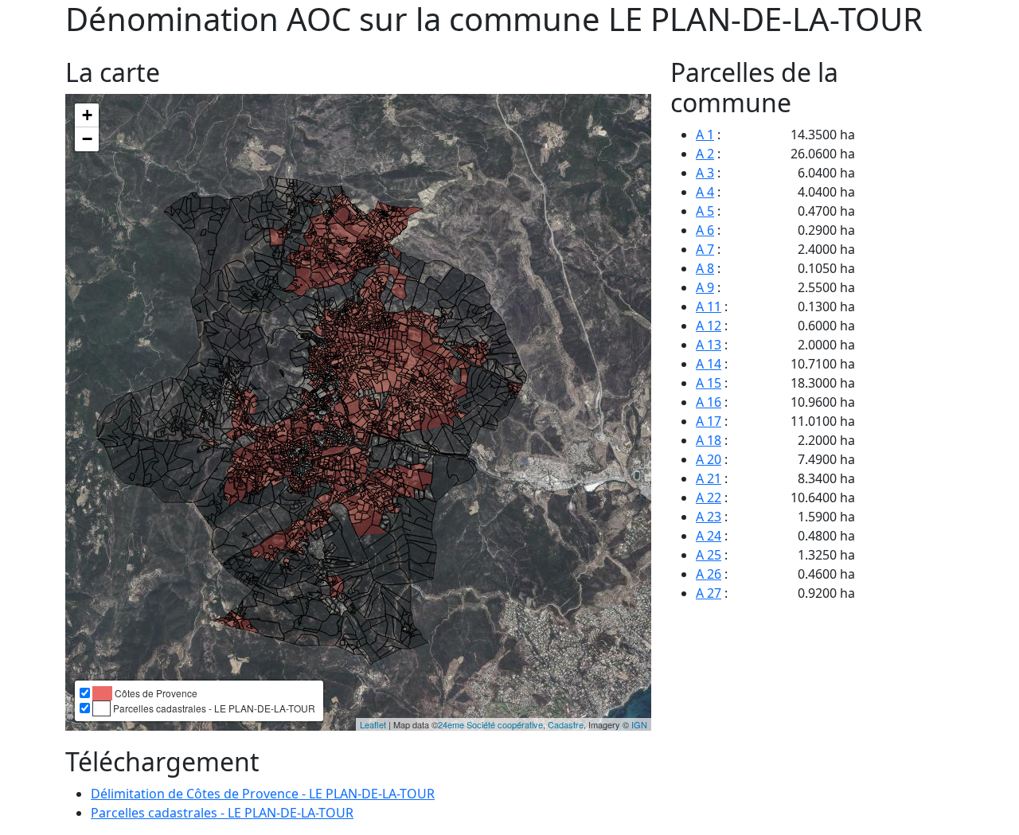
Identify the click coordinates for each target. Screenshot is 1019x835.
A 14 (708, 364)
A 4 (705, 192)
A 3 (705, 172)
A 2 (705, 153)
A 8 (705, 268)
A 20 (708, 459)
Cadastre (566, 724)
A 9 (705, 287)
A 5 (705, 211)
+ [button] (87, 115)
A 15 (708, 383)
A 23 (708, 516)
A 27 (708, 593)
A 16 (708, 402)
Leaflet (373, 724)
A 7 (705, 249)
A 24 (708, 535)
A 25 (708, 555)
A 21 (708, 478)
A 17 (708, 421)
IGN (639, 724)
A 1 (705, 134)
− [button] (87, 139)
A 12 (708, 325)
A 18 (708, 440)
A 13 (708, 344)
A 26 (708, 574)
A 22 (708, 497)
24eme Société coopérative (490, 724)
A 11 (708, 306)
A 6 (705, 230)
